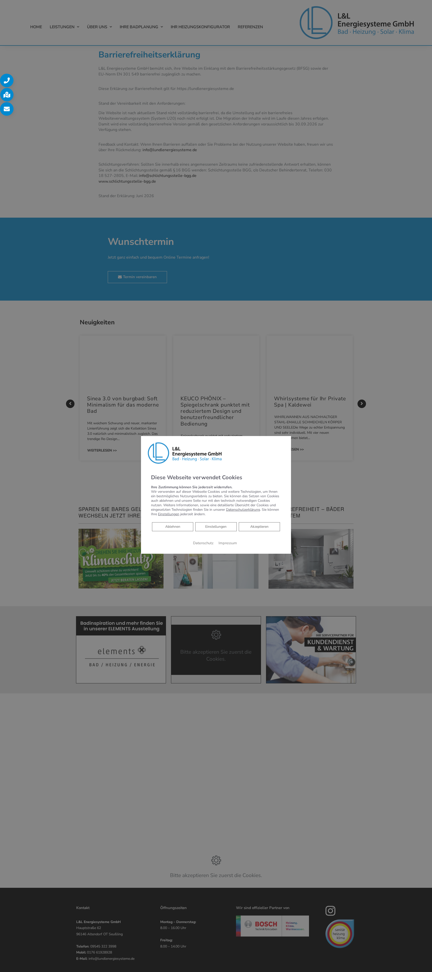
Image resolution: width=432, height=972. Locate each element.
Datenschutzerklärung (243, 509)
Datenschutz (203, 542)
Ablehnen (172, 526)
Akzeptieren (259, 526)
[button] (7, 80)
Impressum (227, 542)
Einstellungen (215, 526)
